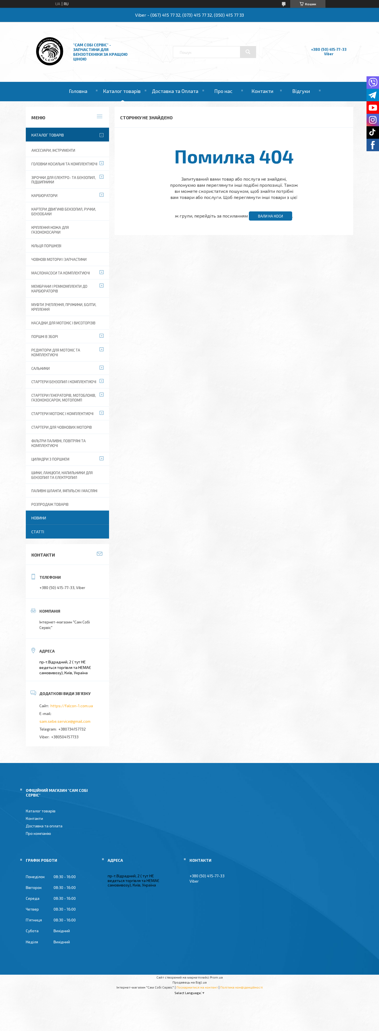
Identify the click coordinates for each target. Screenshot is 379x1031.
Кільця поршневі (46, 246)
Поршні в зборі (44, 336)
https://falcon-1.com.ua (71, 705)
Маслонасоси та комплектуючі (60, 273)
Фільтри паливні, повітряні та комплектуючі (58, 443)
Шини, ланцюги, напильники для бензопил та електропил (62, 475)
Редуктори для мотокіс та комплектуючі (55, 352)
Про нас (223, 91)
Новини (38, 518)
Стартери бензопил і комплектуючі (63, 382)
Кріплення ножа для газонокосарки (50, 229)
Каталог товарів (122, 91)
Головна (78, 91)
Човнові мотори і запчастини (59, 259)
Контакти (262, 91)
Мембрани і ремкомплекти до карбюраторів (59, 288)
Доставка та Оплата (175, 91)
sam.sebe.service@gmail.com (64, 721)
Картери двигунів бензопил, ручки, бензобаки (63, 211)
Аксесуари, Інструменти (53, 150)
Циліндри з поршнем (50, 459)
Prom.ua (216, 977)
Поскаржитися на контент (197, 987)
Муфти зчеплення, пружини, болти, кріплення (63, 307)
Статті (37, 531)
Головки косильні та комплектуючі (64, 164)
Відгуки (301, 91)
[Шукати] (248, 52)
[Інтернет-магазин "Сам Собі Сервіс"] (50, 66)
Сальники (40, 368)
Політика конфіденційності (241, 987)
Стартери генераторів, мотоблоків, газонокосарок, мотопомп (63, 397)
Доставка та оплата (44, 825)
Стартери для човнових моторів (61, 427)
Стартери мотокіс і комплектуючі (62, 413)
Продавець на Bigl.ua (190, 982)
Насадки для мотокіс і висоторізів (63, 323)
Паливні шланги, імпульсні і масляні (64, 491)
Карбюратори (44, 195)
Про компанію (38, 833)
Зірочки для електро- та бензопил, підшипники (63, 180)
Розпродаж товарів (50, 504)
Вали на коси (270, 216)
